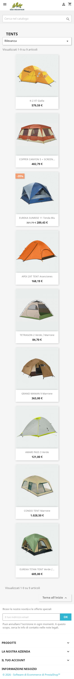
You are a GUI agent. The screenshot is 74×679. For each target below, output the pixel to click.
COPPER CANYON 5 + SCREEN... (37, 159)
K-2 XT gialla (37, 100)
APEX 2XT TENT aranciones (37, 276)
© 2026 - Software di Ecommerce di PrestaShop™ (31, 674)
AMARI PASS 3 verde (37, 452)
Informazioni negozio (19, 669)
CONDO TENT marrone (37, 510)
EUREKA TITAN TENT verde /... (37, 569)
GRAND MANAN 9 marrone (37, 393)
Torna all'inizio (55, 598)
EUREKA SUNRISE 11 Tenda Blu (37, 217)
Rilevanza (37, 41)
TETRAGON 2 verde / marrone (37, 335)
